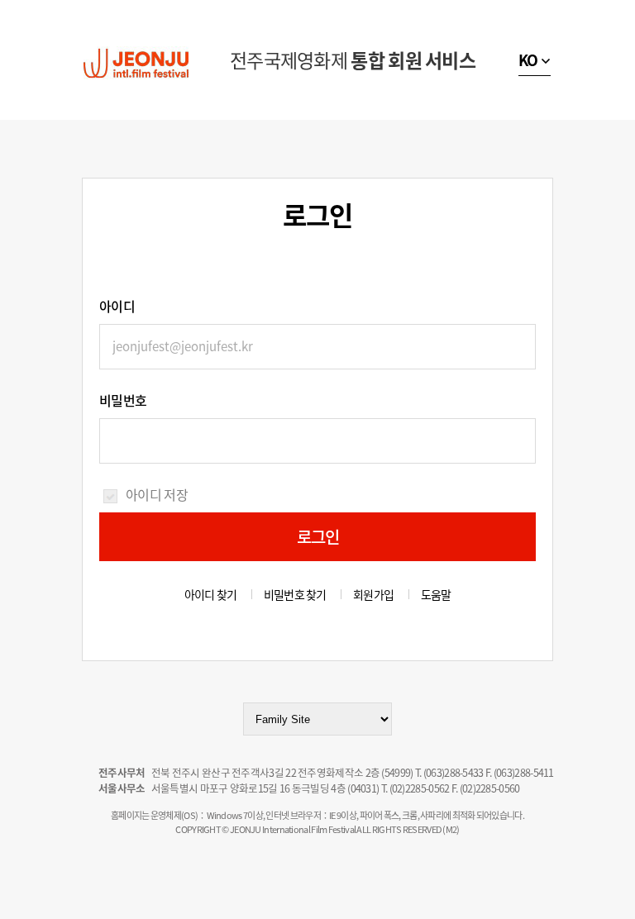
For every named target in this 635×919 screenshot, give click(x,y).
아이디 (117, 306)
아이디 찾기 (210, 594)
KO (528, 60)
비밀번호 (122, 400)
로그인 (318, 537)
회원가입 (373, 594)
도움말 (436, 594)
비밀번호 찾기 (295, 594)
